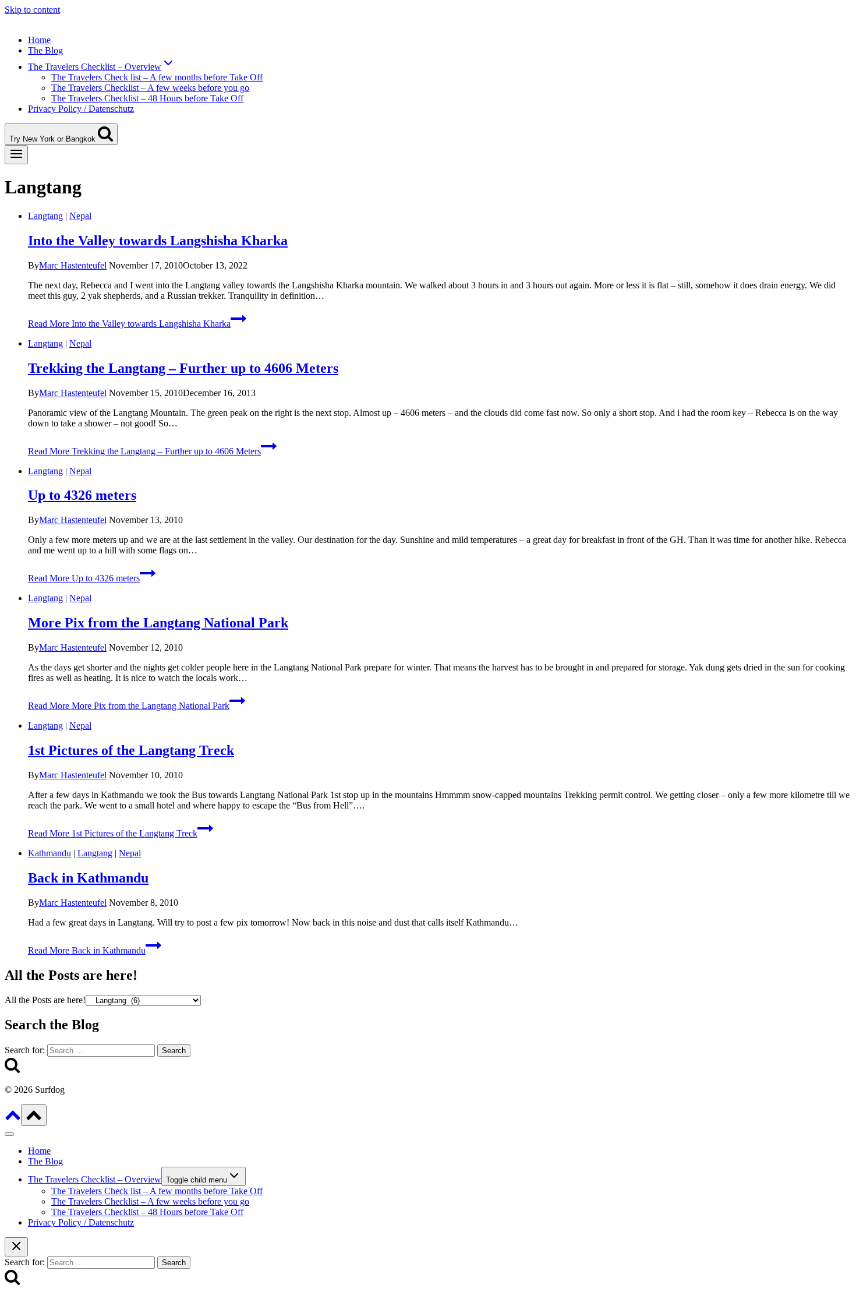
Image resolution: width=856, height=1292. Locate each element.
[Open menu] (16, 154)
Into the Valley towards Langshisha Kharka (158, 240)
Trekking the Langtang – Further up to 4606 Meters (183, 368)
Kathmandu (49, 853)
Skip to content (32, 10)
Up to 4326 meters (82, 495)
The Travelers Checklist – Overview (94, 1179)
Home (39, 40)
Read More (129, 324)
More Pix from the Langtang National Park (158, 622)
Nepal (80, 216)
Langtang (45, 216)
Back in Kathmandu (88, 877)
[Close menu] (9, 1134)
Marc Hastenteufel (73, 265)
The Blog (45, 50)
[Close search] (16, 1246)
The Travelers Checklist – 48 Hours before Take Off (147, 98)
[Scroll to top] (13, 1119)
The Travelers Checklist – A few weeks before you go (150, 88)
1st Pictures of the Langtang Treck (131, 750)
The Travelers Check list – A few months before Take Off (157, 77)
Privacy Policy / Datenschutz (81, 109)
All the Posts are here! (45, 1000)
